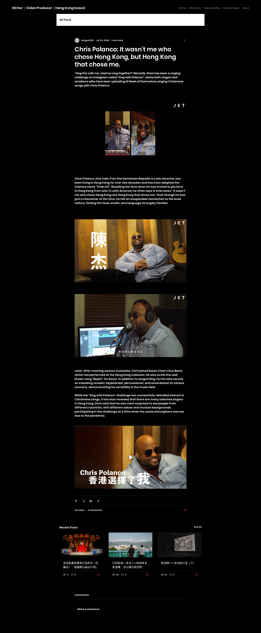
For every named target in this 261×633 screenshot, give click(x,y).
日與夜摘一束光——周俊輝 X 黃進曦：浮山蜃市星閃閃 (129, 565)
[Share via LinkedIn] (90, 500)
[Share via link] (98, 500)
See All (197, 526)
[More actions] (184, 40)
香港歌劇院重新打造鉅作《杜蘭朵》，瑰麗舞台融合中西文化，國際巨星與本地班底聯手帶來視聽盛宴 (80, 565)
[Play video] (130, 457)
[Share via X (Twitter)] (83, 500)
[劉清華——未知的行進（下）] (179, 545)
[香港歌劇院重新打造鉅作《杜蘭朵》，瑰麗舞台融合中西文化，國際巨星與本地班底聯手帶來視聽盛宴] (81, 545)
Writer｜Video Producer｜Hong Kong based (48, 8)
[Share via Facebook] (76, 500)
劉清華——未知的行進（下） (178, 563)
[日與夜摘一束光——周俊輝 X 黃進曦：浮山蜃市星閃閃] (131, 545)
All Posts (65, 20)
